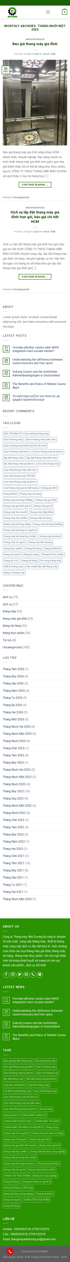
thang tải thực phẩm (53, 554)
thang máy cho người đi (16, 1133)
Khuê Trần (49, 54)
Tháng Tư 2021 (12, 885)
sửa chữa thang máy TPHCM (19, 475)
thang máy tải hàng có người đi (20, 530)
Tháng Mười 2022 (14, 813)
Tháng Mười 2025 (14, 741)
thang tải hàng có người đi (37, 1181)
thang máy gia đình (46, 500)
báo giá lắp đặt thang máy (18, 1060)
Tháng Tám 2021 (13, 863)
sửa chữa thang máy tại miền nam (22, 1103)
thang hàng (46, 1109)
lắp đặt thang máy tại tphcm (19, 463)
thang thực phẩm (13, 548)
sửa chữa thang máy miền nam (20, 469)
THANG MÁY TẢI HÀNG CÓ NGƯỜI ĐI (23, 1127)
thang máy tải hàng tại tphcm (19, 1163)
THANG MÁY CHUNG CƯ (33, 1115)
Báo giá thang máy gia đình (35, 44)
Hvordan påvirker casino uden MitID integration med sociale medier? (36, 349)
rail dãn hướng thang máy (17, 1091)
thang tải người (12, 554)
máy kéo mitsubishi (14, 1085)
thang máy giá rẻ (43, 506)
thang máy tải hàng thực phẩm (20, 536)
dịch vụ (7, 597)
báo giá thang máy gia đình (18, 1066)
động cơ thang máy (14, 572)
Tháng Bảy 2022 (13, 834)
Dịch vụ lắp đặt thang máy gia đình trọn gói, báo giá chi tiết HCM (35, 217)
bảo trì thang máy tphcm (17, 451)
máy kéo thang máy (38, 1085)
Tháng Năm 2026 (14, 690)
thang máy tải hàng (41, 518)
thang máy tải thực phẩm (42, 1169)
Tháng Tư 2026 (12, 698)
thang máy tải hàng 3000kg (48, 524)
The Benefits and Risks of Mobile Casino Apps (39, 385)
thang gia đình (49, 487)
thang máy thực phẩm (15, 518)
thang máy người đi (50, 1145)
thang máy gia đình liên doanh (20, 1145)
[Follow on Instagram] (13, 975)
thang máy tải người (14, 542)
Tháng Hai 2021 (13, 892)
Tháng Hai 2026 (13, 712)
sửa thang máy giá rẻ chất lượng (21, 487)
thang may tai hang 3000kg (18, 500)
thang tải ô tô (11, 560)
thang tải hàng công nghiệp (18, 1193)
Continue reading (35, 184)
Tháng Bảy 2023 (13, 791)
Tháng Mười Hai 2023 (17, 769)
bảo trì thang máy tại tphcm (48, 451)
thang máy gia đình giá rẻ (17, 506)
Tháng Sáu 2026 (13, 683)
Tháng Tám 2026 (13, 669)
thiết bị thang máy (13, 566)
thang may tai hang (31, 493)
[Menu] (48, 12)
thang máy (9, 611)
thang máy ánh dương (40, 542)
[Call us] (33, 975)
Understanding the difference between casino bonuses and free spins (38, 361)
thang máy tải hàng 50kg (17, 524)
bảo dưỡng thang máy (37, 433)
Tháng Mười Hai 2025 (17, 726)
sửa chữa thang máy (48, 463)
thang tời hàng (29, 560)
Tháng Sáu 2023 (13, 798)
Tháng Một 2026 (13, 719)
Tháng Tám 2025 (13, 755)
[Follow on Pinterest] (40, 975)
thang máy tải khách (50, 536)
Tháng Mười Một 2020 (17, 899)
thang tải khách (53, 548)
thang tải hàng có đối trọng (18, 1187)
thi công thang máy (51, 560)
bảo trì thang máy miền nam (41, 439)
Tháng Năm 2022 (14, 841)
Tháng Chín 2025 (13, 748)
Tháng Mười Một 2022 (17, 805)
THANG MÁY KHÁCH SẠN (17, 1121)
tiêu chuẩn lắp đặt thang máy (42, 566)
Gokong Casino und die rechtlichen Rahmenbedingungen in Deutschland (36, 373)
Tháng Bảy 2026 (13, 676)
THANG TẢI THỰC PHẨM (17, 1175)
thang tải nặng (31, 554)
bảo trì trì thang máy (47, 1072)
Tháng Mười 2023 (14, 784)
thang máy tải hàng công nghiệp (48, 1151)
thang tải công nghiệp (45, 1175)
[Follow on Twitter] (20, 975)
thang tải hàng (33, 548)
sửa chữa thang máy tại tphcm (20, 481)
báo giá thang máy (45, 1060)
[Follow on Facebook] (6, 975)
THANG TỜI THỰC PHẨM (36, 1199)
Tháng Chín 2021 (13, 856)
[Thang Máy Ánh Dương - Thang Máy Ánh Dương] (21, 12)
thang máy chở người (15, 1139)
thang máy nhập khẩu (41, 512)
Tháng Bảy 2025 (13, 762)
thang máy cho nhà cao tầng (48, 1133)
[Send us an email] (26, 975)
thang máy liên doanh (15, 512)
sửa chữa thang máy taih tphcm (21, 1096)
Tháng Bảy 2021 (13, 870)
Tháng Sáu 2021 (13, 877)
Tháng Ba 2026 (12, 705)
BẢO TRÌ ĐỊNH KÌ (12, 433)
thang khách (10, 493)
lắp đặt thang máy (13, 457)
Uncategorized (35, 39)
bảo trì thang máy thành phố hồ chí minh (25, 445)
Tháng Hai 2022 (13, 849)
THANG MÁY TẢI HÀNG (47, 1121)
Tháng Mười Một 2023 (17, 777)
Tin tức (7, 640)
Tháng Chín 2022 (13, 820)
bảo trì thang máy (13, 439)
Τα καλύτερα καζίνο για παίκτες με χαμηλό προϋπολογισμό (36, 397)
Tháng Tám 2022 (13, 827)
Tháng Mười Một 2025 (17, 733)
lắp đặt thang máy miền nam (42, 457)
